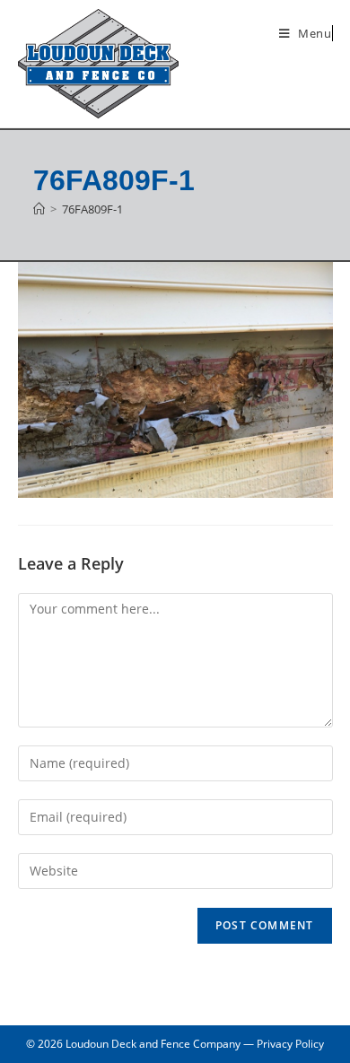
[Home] (39, 209)
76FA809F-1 (92, 209)
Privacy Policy (290, 1043)
